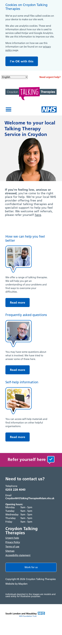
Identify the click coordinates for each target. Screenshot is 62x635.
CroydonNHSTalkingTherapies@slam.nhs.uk (29, 498)
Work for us (31, 567)
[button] (8, 109)
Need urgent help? (49, 77)
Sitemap (9, 550)
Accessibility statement (17, 555)
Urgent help (12, 537)
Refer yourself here (27, 459)
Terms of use (12, 546)
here (38, 215)
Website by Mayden (16, 583)
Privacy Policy (12, 542)
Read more (17, 302)
